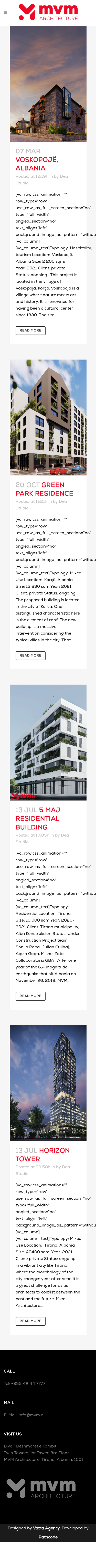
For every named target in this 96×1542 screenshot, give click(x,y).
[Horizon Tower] (48, 1083)
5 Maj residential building (38, 819)
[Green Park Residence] (48, 417)
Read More (30, 330)
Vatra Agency (46, 1528)
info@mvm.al (32, 1415)
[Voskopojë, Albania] (48, 84)
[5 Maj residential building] (48, 742)
